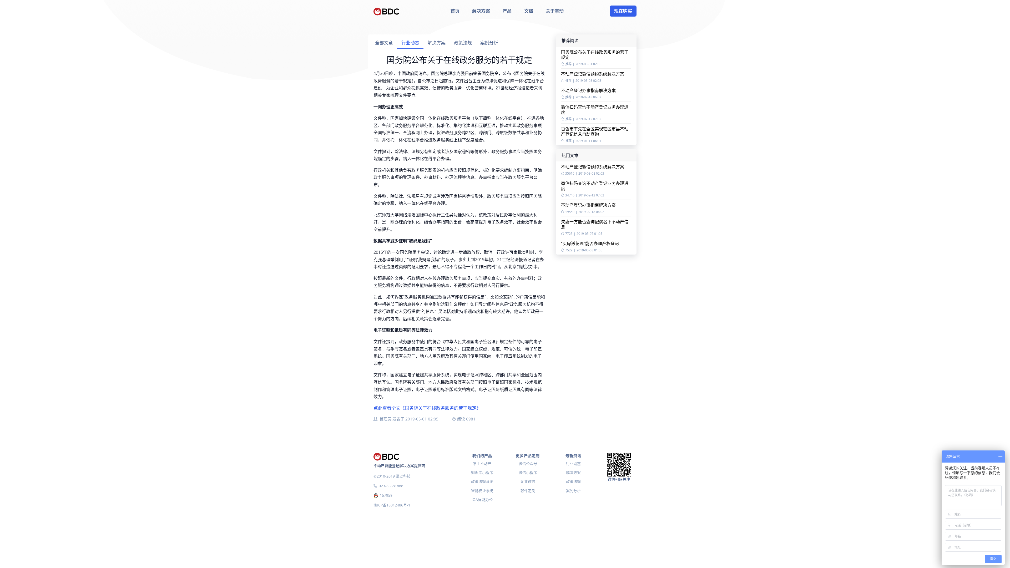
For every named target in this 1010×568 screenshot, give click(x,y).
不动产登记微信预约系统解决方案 (592, 74)
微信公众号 (528, 463)
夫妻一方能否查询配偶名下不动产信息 (594, 224)
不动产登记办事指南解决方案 (588, 90)
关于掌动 (555, 11)
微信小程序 (528, 472)
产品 (507, 11)
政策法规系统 (482, 481)
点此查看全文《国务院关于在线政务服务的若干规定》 (427, 408)
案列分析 (573, 490)
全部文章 (384, 43)
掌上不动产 (482, 463)
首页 (455, 11)
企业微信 (528, 481)
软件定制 (528, 490)
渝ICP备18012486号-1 (391, 505)
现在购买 (623, 11)
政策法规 (463, 43)
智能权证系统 (482, 490)
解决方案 (481, 11)
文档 (528, 11)
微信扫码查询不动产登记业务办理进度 (594, 109)
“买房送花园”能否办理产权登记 (590, 243)
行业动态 (410, 43)
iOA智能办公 (482, 499)
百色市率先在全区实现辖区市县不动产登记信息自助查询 (594, 131)
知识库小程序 (482, 472)
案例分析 (489, 43)
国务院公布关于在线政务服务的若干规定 (594, 54)
